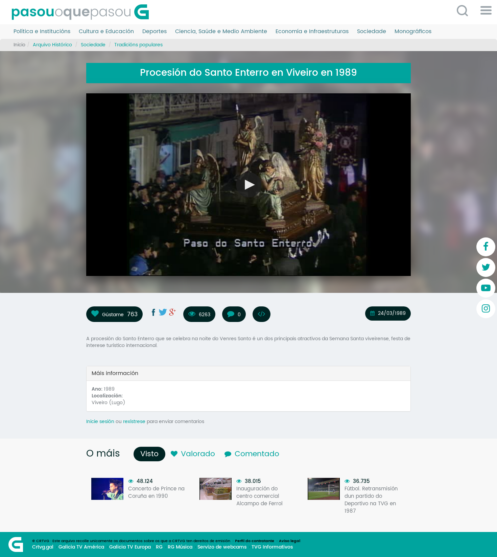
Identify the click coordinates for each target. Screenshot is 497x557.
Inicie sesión (100, 421)
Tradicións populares (138, 45)
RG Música (180, 547)
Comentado (257, 454)
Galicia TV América (81, 547)
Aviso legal (289, 541)
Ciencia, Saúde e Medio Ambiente (221, 32)
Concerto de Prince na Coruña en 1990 (156, 493)
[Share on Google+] (172, 312)
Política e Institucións (42, 32)
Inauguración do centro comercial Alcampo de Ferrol (259, 496)
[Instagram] (485, 308)
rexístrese (134, 421)
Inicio (19, 45)
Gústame (113, 314)
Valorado (198, 454)
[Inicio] (83, 12)
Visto (151, 454)
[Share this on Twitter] (163, 312)
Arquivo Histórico (52, 45)
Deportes (154, 32)
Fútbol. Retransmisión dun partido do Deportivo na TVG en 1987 (371, 500)
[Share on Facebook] (153, 312)
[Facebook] (485, 246)
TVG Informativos (272, 547)
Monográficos (413, 32)
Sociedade (371, 32)
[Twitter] (485, 267)
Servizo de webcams (221, 547)
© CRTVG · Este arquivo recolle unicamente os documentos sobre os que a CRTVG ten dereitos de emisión (131, 541)
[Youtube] (485, 288)
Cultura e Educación (106, 32)
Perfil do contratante (254, 541)
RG (159, 547)
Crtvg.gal (42, 547)
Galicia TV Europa (130, 547)
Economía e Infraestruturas (312, 32)
